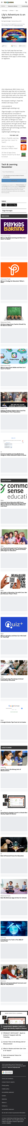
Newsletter (23, 46)
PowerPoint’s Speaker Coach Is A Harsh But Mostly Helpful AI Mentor (15, 1027)
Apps (17, 10)
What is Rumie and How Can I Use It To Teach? (14, 1049)
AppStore (7, 58)
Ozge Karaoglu (7, 21)
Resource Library (12, 6)
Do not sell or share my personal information (13, 1112)
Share (5, 46)
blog (3, 205)
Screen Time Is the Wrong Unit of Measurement (14, 1043)
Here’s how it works (18, 25)
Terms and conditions (7, 1078)
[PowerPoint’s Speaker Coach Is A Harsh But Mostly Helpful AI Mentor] (14, 1023)
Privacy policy (5, 1085)
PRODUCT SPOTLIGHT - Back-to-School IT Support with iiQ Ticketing (14, 1035)
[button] (2, 2)
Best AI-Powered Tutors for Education (12, 1056)
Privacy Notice (22, 186)
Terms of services (20, 185)
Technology (4, 10)
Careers (4, 1095)
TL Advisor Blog (11, 205)
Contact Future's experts (8, 1082)
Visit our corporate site (14, 1067)
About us (4, 1102)
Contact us (4, 1106)
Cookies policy (5, 1089)
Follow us (15, 46)
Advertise (4, 1099)
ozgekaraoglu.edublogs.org (10, 108)
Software (11, 10)
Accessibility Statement (8, 1109)
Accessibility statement (8, 1092)
